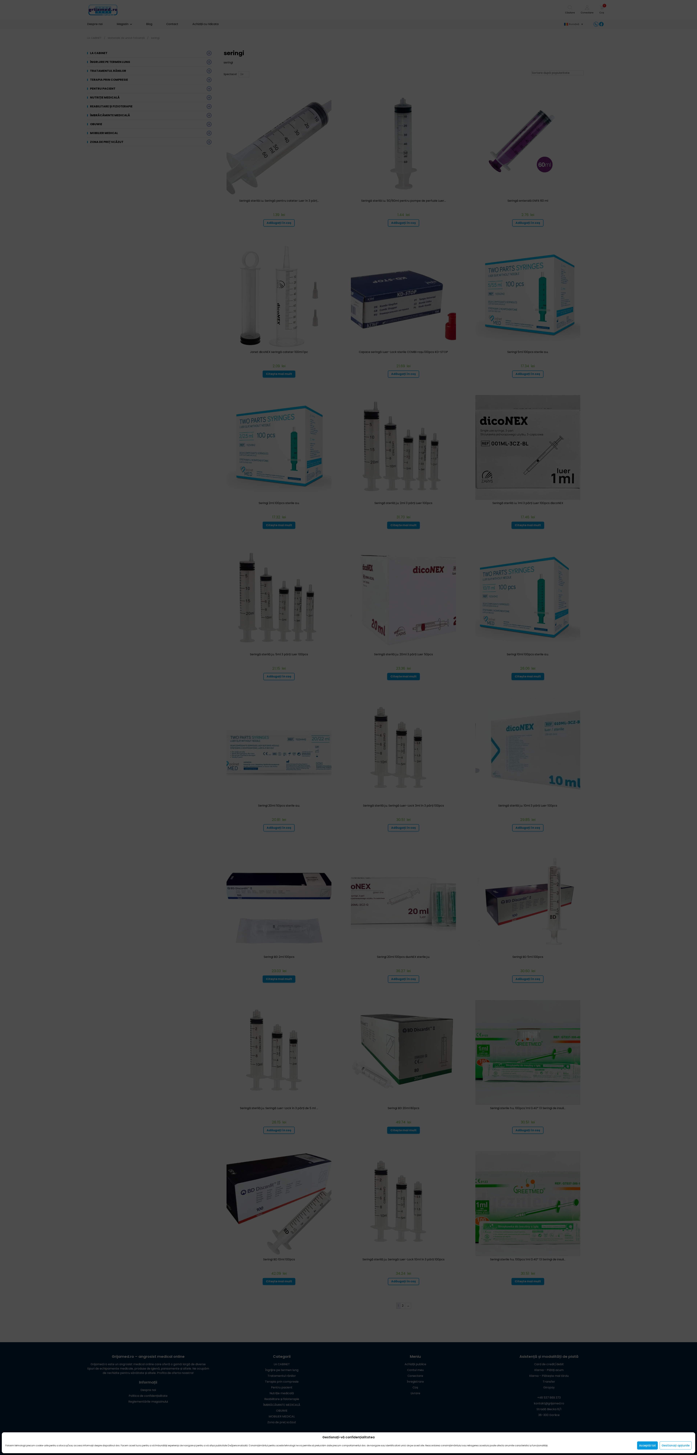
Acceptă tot (647, 1445)
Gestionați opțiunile (676, 1445)
